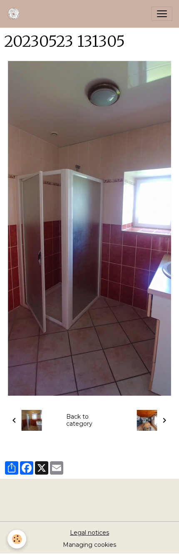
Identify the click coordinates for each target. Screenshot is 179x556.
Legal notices (89, 532)
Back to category (79, 420)
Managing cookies (89, 544)
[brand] (15, 14)
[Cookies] (16, 539)
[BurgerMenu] (162, 14)
